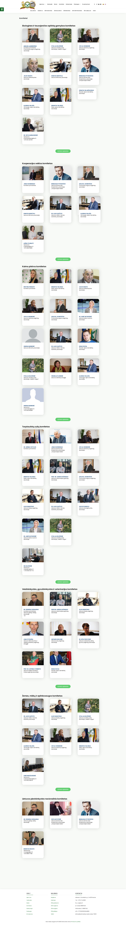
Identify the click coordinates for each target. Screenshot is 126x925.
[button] (2, 9)
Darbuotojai (69, 4)
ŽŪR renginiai (54, 908)
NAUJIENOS (33, 10)
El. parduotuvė (86, 4)
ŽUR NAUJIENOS (58, 10)
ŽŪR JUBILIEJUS (87, 10)
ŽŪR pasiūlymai (55, 903)
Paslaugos (76, 4)
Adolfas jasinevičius (30, 46)
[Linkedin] (100, 4)
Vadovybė (49, 4)
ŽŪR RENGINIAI (66, 10)
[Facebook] (96, 4)
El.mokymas (30, 914)
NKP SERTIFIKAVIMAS (77, 10)
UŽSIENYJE (40, 10)
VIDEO (94, 10)
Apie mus (41, 4)
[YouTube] (98, 4)
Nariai (55, 4)
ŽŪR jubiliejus (54, 911)
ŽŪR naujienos (54, 905)
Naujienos (53, 897)
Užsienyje (53, 900)
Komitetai (61, 4)
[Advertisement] (63, 874)
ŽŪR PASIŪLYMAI (48, 10)
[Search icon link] (94, 4)
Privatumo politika (75, 921)
